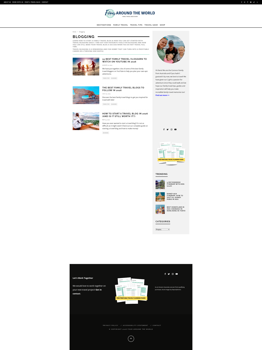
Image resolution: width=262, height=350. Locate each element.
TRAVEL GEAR (151, 25)
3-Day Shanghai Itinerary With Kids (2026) (176, 184)
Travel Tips (106, 78)
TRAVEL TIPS (136, 25)
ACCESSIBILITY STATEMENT (135, 325)
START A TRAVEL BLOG (32, 2)
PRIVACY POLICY (110, 325)
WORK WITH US (17, 2)
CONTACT (45, 2)
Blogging (114, 78)
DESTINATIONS (104, 25)
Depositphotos (176, 289)
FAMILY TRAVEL (120, 25)
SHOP (162, 25)
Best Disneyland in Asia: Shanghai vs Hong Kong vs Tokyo (176, 209)
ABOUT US (7, 2)
